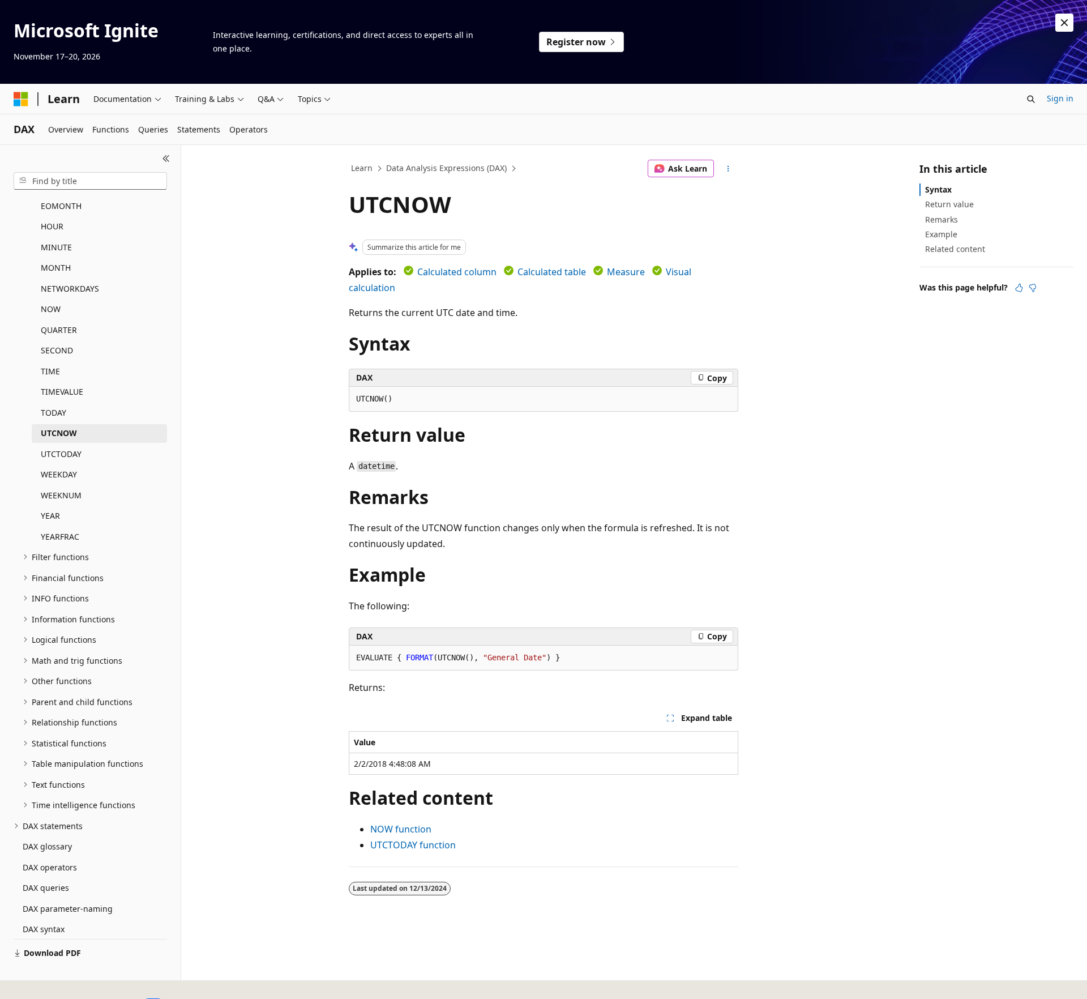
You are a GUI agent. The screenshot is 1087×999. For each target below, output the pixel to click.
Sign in (1060, 98)
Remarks (941, 219)
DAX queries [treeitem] (46, 887)
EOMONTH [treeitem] (61, 205)
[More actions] (728, 169)
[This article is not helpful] (1032, 287)
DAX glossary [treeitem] (47, 846)
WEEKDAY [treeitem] (59, 474)
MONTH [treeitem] (56, 267)
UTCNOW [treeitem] (59, 433)
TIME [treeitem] (50, 371)
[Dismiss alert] (1064, 23)
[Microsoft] (21, 99)
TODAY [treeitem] (53, 412)
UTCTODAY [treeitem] (61, 454)
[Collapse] (166, 159)
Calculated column (457, 272)
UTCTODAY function (413, 845)
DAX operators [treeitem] (50, 867)
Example (941, 234)
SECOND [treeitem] (57, 350)
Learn (362, 168)
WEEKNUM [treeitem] (61, 495)
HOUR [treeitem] (52, 226)
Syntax (938, 189)
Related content (955, 249)
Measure (626, 272)
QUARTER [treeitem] (59, 330)
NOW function (400, 829)
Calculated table (551, 272)
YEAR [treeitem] (50, 515)
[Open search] (1031, 99)
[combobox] (90, 181)
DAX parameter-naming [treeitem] (68, 908)
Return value (949, 204)
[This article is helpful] (1019, 287)
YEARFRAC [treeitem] (60, 536)
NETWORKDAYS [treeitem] (70, 288)
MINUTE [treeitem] (56, 247)
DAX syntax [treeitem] (44, 929)
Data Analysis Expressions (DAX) (446, 168)
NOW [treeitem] (51, 309)
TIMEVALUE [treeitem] (62, 391)
